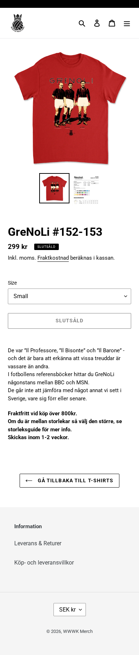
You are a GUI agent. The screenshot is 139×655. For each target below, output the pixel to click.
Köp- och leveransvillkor (44, 562)
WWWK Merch (78, 631)
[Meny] (126, 23)
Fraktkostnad (53, 258)
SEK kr (67, 609)
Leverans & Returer (37, 543)
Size (12, 283)
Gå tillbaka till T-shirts (74, 480)
